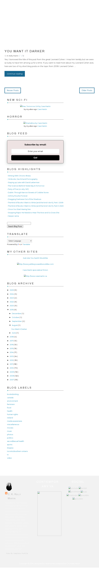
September (17, 321)
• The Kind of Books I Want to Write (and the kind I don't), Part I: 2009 (35, 202)
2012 (12, 360)
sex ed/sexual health (15, 441)
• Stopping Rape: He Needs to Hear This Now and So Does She (33, 213)
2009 (12, 372)
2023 (12, 298)
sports (9, 444)
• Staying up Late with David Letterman (23, 182)
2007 (12, 380)
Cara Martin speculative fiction (35, 270)
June (14, 333)
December (17, 313)
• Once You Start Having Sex (19, 209)
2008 (12, 376)
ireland (10, 418)
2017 (12, 341)
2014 (12, 352)
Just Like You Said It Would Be (35, 258)
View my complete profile (17, 553)
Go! (35, 157)
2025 (12, 290)
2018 (12, 337)
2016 (12, 345)
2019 (12, 310)
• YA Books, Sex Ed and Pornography (22, 179)
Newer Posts (13, 90)
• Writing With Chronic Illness (19, 176)
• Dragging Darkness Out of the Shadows (24, 199)
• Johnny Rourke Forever (17, 196)
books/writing (13, 394)
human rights (12, 414)
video (9, 458)
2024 (12, 294)
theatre (10, 448)
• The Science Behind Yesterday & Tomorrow (25, 186)
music (9, 431)
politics (10, 438)
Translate (26, 244)
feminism (11, 404)
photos (10, 434)
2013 (12, 356)
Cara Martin (42, 109)
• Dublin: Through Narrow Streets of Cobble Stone (28, 192)
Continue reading (15, 74)
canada (10, 398)
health (9, 411)
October (16, 317)
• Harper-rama (13, 216)
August (15, 325)
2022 (12, 302)
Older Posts (87, 90)
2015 (12, 348)
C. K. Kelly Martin (11, 56)
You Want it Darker (25, 51)
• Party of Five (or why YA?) (18, 189)
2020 (12, 306)
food (9, 408)
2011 (11, 364)
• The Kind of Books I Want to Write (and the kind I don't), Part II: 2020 (35, 206)
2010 (12, 368)
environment (12, 401)
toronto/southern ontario (17, 451)
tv (8, 455)
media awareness (14, 421)
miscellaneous (13, 424)
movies (10, 428)
